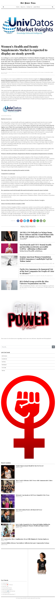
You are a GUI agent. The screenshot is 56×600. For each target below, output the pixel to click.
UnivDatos (42, 72)
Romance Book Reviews (7, 587)
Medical (32, 72)
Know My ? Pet (5, 586)
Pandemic (36, 72)
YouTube (4, 367)
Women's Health (4, 73)
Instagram (4, 356)
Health (30, 72)
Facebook (4, 358)
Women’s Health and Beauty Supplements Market (37, 183)
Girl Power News (28, 3)
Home (17, 7)
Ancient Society (5, 583)
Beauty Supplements (24, 72)
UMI (39, 72)
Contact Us (29, 7)
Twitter (4, 361)
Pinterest (4, 364)
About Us (23, 7)
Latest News (36, 7)
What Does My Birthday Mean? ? (8, 594)
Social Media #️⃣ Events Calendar (8, 591)
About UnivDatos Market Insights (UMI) (13, 203)
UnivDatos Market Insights (48, 72)
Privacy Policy (37, 598)
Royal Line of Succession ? (7, 589)
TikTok (3, 370)
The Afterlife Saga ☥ (6, 592)
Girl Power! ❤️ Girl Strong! (7, 584)
